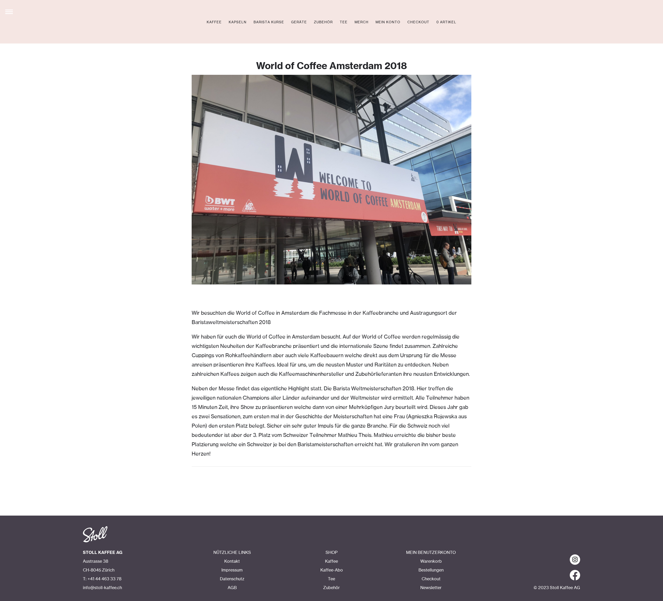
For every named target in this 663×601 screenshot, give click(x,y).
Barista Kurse (269, 22)
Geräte (299, 22)
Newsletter (431, 588)
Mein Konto (388, 22)
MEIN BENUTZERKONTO (431, 553)
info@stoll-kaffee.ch (102, 588)
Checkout (418, 22)
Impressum (232, 570)
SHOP (331, 553)
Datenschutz (232, 579)
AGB (232, 588)
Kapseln (238, 22)
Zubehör (323, 22)
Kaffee (214, 22)
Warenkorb (431, 561)
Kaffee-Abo (331, 570)
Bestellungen (431, 570)
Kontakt (232, 561)
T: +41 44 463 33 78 (102, 579)
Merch (362, 22)
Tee (344, 22)
